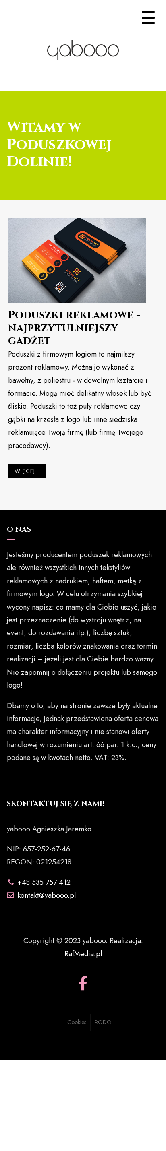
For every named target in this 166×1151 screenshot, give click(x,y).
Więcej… (27, 471)
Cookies (76, 1022)
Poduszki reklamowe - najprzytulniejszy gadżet (74, 328)
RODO (103, 1022)
